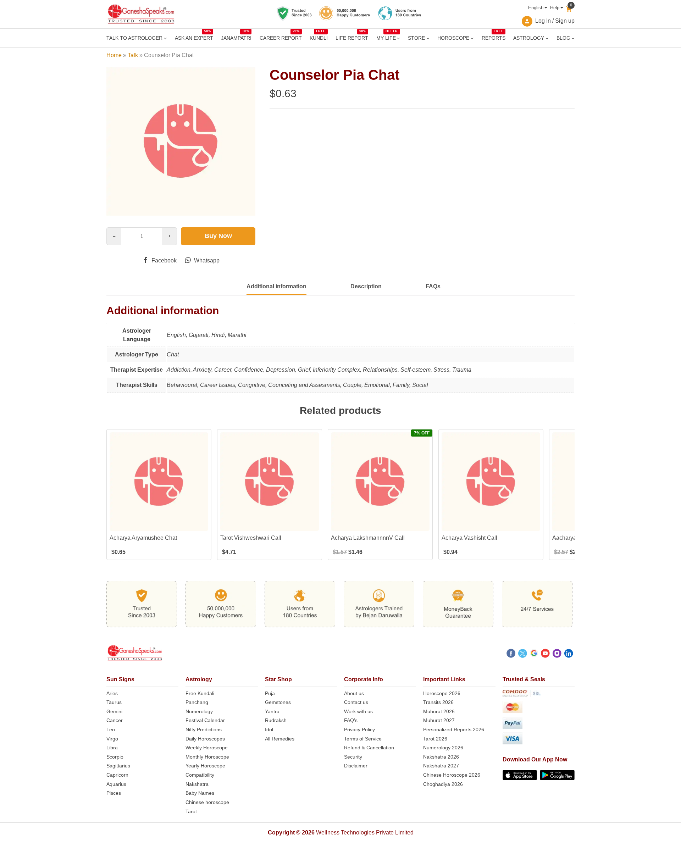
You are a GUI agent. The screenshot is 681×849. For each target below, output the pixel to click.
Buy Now (218, 235)
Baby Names (200, 793)
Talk (133, 55)
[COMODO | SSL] (539, 695)
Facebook (163, 260)
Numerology (199, 711)
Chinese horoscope (207, 802)
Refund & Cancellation (369, 747)
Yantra (272, 711)
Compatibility (200, 775)
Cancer (114, 720)
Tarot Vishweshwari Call (250, 538)
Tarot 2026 (435, 739)
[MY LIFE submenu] (398, 38)
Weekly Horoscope (207, 747)
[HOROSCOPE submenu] (472, 38)
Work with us (358, 711)
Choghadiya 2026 (443, 784)
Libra (112, 747)
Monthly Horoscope (207, 757)
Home (114, 55)
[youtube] (545, 654)
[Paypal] (539, 724)
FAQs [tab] (433, 286)
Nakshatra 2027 (441, 765)
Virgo (112, 739)
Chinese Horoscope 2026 (451, 775)
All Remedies (279, 739)
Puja (270, 693)
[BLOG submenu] (573, 38)
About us (354, 693)
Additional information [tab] (276, 286)
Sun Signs (120, 679)
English (535, 7)
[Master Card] (539, 708)
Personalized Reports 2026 (453, 729)
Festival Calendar (205, 720)
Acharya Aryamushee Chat (143, 538)
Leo (110, 729)
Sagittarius (118, 765)
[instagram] (557, 654)
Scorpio (114, 757)
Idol (269, 729)
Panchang (197, 702)
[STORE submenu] (428, 38)
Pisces (113, 793)
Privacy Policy (359, 729)
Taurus (114, 702)
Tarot (191, 811)
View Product (159, 525)
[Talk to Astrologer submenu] (165, 38)
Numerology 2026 (443, 747)
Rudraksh (276, 720)
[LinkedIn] (568, 654)
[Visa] (539, 739)
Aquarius (116, 784)
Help (554, 7)
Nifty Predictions (204, 729)
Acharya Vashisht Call (469, 538)
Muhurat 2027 (439, 720)
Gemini (114, 711)
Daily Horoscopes (205, 739)
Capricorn (117, 775)
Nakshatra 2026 (441, 757)
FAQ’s (351, 720)
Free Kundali (200, 693)
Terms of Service (363, 739)
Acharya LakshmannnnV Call (368, 538)
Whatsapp (206, 260)
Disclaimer (355, 765)
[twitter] (522, 654)
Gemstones (278, 702)
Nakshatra (197, 784)
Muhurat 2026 (439, 711)
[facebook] (510, 654)
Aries (112, 693)
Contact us (356, 702)
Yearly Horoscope (205, 765)
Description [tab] (366, 286)
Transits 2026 (438, 702)
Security (353, 757)
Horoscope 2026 (441, 693)
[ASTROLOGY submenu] (547, 38)
